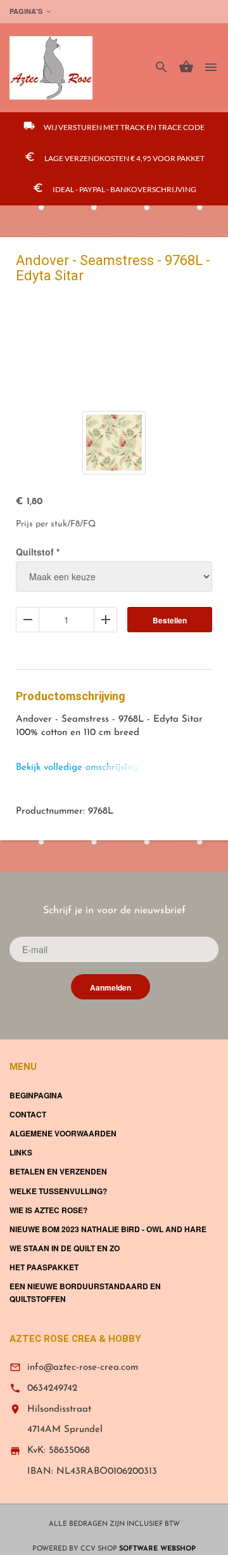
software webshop (157, 1548)
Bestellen (170, 620)
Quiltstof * (38, 551)
